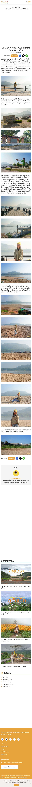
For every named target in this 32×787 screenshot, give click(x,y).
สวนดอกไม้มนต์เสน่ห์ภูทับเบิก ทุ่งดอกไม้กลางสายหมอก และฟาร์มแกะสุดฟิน (15, 640)
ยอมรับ (16, 784)
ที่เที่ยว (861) (5, 677)
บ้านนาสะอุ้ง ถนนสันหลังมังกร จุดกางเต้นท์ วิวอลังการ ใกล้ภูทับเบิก (15, 587)
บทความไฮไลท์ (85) (7, 679)
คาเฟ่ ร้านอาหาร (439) (7, 684)
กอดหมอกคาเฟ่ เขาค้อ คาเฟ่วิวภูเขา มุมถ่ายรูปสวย (13, 666)
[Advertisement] (16, 28)
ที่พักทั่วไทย (4, 754)
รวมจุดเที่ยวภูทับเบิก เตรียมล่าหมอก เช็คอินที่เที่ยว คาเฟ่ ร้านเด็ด (15, 613)
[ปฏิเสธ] (30, 783)
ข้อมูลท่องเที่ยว (4, 746)
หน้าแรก (14, 7)
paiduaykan (16, 478)
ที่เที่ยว (18, 7)
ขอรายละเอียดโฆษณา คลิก (9, 767)
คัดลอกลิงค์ (15, 55)
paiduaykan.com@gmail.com (14, 762)
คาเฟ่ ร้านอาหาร (5, 752)
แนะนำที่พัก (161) (6, 686)
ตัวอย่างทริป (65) (6, 682)
